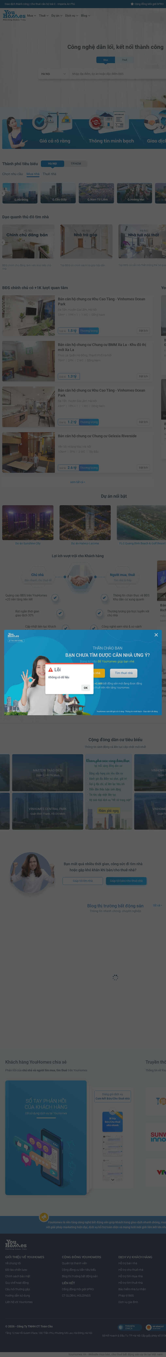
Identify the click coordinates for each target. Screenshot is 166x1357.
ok (86, 687)
